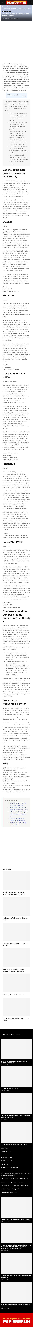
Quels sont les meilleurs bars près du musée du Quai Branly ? (14, 769)
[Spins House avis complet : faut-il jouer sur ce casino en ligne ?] (16, 1292)
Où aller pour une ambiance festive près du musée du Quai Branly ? (16, 786)
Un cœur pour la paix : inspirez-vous (12, 1182)
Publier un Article (6, 1161)
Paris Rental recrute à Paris (9, 1088)
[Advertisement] (16, 44)
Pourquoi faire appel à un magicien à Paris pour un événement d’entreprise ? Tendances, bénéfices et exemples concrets (16, 1246)
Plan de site (4, 1164)
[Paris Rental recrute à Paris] (16, 1076)
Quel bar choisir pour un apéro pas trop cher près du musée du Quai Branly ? (15, 773)
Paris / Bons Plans (6, 11)
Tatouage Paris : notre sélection (14, 995)
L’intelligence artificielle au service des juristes (15, 1219)
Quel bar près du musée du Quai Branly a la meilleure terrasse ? (16, 782)
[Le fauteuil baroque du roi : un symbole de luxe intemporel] (16, 1263)
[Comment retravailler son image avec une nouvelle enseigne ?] (16, 1049)
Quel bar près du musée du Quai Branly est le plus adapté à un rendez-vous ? (16, 791)
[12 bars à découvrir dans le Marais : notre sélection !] (16, 1132)
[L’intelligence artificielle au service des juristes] (16, 1207)
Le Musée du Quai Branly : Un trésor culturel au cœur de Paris (19, 814)
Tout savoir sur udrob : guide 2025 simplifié (14, 1178)
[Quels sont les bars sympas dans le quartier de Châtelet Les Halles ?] (16, 1103)
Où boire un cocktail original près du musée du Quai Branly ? (16, 778)
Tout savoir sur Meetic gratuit (10, 1189)
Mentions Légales (6, 1157)
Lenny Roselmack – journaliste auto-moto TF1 (15, 1185)
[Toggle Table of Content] (23, 95)
